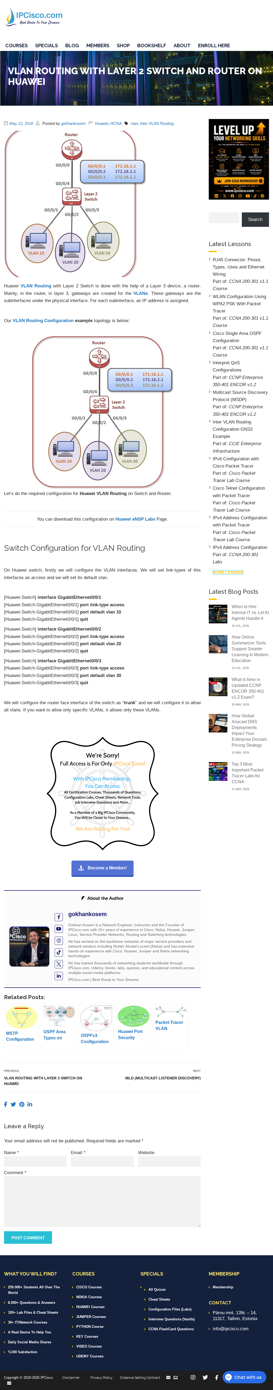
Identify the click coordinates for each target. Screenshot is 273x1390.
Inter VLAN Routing (157, 123)
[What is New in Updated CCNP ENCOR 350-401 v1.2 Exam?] (218, 686)
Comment (15, 1172)
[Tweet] (14, 1104)
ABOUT (182, 45)
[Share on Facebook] (6, 1104)
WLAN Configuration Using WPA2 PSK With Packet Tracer (239, 304)
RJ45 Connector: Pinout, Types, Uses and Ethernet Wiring (238, 267)
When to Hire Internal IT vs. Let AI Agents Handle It (250, 612)
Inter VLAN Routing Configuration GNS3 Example (232, 429)
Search (255, 219)
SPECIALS (46, 45)
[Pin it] (22, 1104)
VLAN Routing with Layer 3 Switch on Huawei (43, 1081)
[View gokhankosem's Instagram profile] (59, 941)
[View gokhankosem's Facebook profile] (59, 917)
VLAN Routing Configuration (43, 320)
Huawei (101, 123)
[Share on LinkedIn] (29, 1104)
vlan (134, 123)
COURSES (16, 45)
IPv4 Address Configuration (240, 547)
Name (11, 1152)
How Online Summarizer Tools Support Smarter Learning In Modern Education (250, 649)
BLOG (72, 45)
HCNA (116, 123)
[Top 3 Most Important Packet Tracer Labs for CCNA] (218, 771)
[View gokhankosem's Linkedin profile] (59, 976)
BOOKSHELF (151, 45)
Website (146, 1152)
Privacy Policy (101, 1378)
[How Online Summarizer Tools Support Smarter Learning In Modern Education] (218, 644)
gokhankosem (73, 123)
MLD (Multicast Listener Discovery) (163, 1078)
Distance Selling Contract (140, 1378)
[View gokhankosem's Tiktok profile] (59, 952)
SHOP (123, 45)
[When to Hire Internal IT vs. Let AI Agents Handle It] (218, 613)
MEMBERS (97, 45)
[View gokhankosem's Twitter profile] (59, 964)
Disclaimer (71, 1378)
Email (78, 1152)
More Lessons (228, 572)
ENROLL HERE (214, 45)
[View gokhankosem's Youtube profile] (59, 929)
